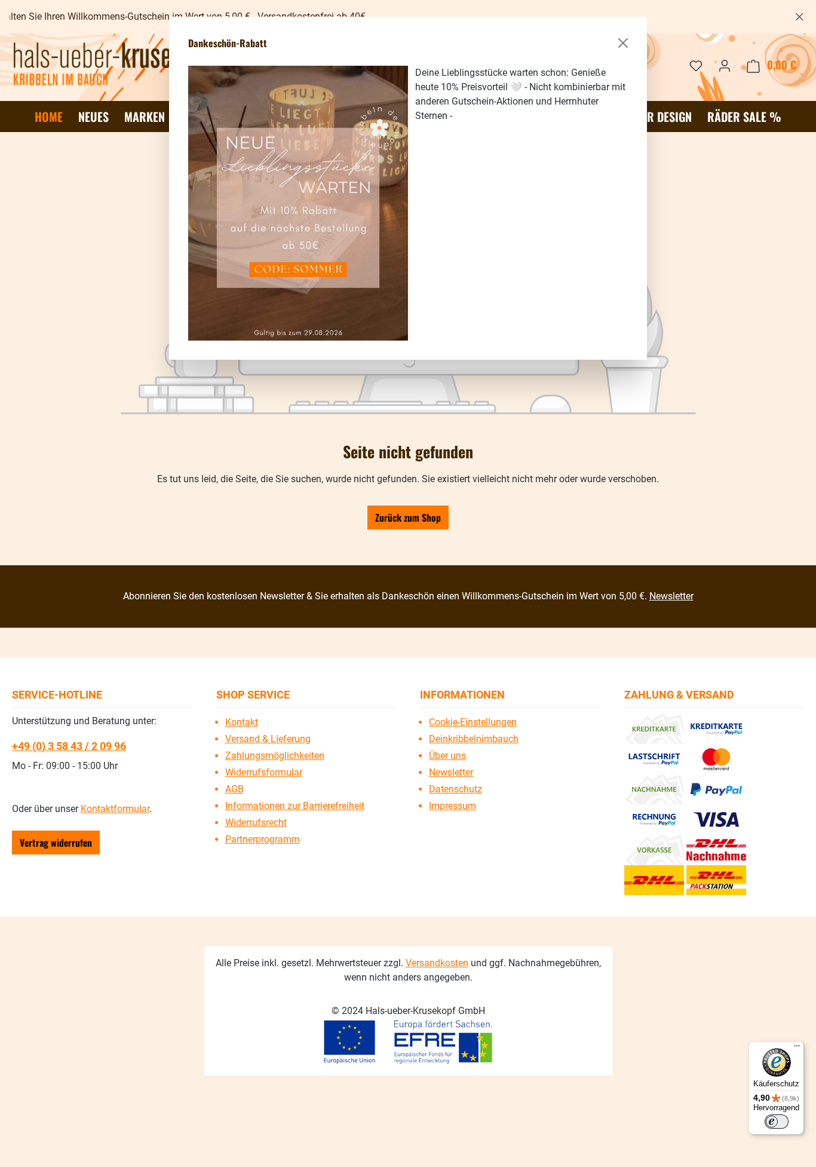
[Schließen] (623, 43)
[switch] (777, 1121)
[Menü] (797, 1049)
